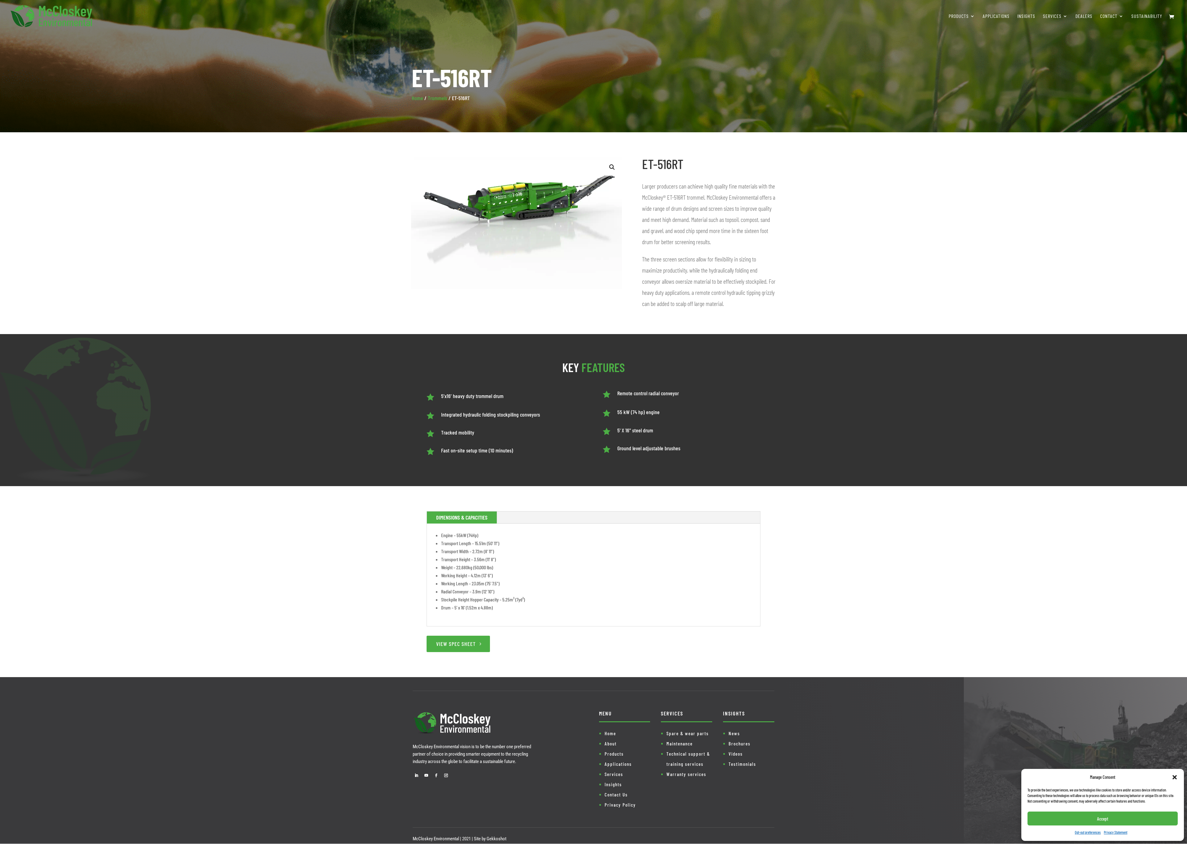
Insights (1026, 16)
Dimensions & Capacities (461, 517)
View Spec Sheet (456, 643)
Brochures (740, 743)
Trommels (437, 98)
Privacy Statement (1115, 832)
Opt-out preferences (1088, 832)
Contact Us (616, 794)
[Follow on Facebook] (436, 775)
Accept (1102, 818)
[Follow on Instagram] (446, 775)
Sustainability (1146, 16)
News (734, 733)
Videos (736, 754)
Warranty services (686, 774)
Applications (996, 16)
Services (1052, 16)
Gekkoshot (496, 839)
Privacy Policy (620, 805)
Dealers (1083, 16)
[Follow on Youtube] (426, 775)
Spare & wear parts (687, 733)
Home (417, 98)
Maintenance (679, 743)
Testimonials (742, 764)
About (611, 743)
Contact (1108, 16)
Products (959, 16)
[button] (1175, 777)
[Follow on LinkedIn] (416, 775)
